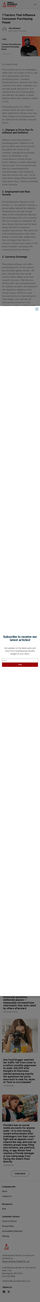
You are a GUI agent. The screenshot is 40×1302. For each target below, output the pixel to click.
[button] (37, 309)
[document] (20, 651)
